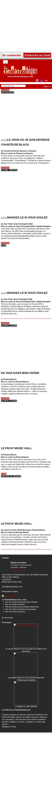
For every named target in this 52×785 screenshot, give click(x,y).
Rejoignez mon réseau (18, 570)
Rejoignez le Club (9, 727)
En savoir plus (7, 618)
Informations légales (10, 591)
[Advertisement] (26, 26)
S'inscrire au (37, 55)
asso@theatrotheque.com (12, 587)
